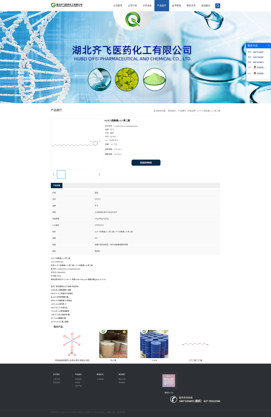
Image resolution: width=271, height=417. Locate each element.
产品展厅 (161, 5)
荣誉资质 (56, 383)
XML (95, 412)
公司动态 (147, 5)
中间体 (77, 383)
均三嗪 (113, 360)
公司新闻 (100, 379)
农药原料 (78, 379)
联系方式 (191, 5)
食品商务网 (120, 412)
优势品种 (192, 111)
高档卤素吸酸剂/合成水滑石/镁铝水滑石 (72, 360)
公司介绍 (132, 5)
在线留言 (205, 5)
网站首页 (172, 111)
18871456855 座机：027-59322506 (199, 401)
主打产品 (78, 386)
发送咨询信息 (146, 163)
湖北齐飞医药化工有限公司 (82, 412)
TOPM (154, 360)
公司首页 (117, 5)
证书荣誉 (176, 5)
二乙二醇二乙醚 (195, 360)
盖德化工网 (111, 412)
